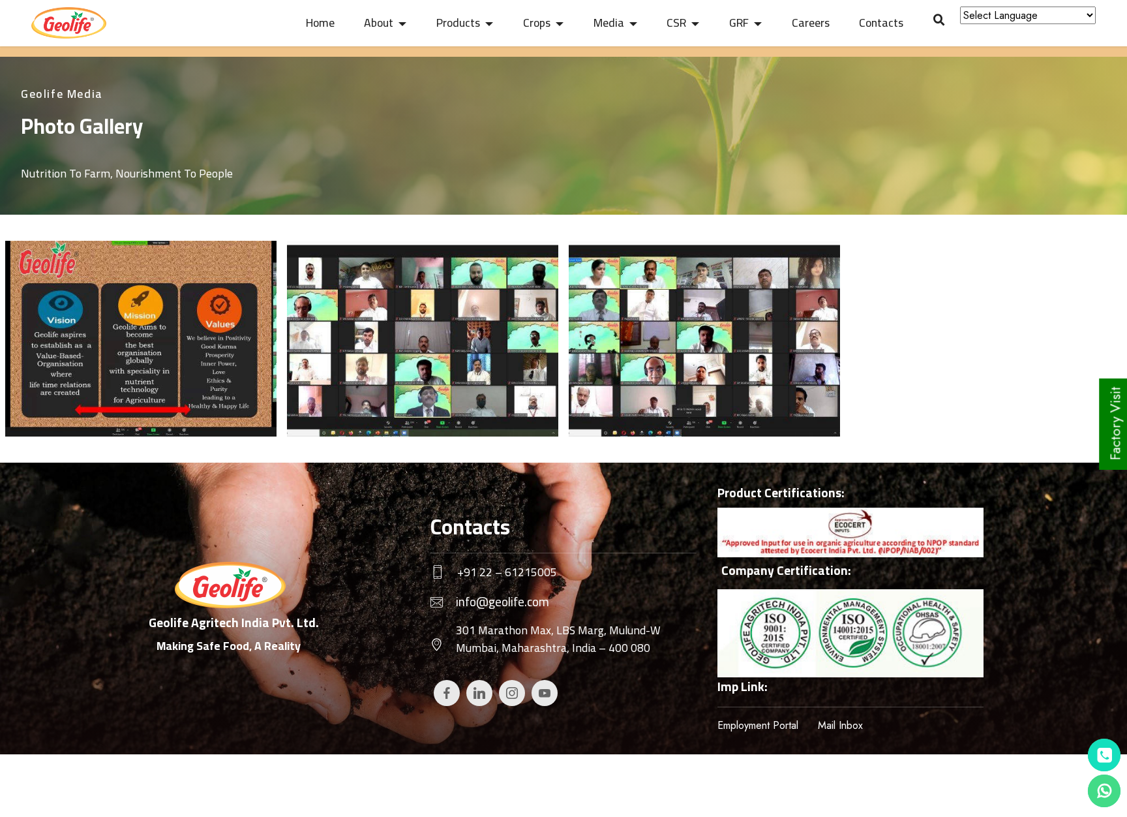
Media (609, 22)
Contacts (881, 22)
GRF (739, 22)
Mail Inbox (840, 725)
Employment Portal (757, 725)
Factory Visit (1115, 424)
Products (458, 22)
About (378, 22)
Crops (536, 22)
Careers (811, 22)
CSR (676, 22)
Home (320, 22)
